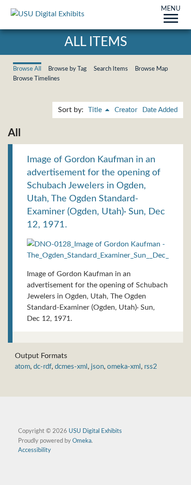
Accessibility (34, 450)
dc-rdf (42, 366)
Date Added (160, 109)
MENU (170, 9)
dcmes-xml (71, 366)
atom (22, 366)
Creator (126, 109)
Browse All (27, 69)
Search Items (111, 69)
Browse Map (151, 69)
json (97, 366)
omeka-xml (124, 366)
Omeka (81, 441)
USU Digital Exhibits (95, 431)
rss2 (150, 366)
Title (96, 109)
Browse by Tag (67, 69)
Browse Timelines (36, 78)
